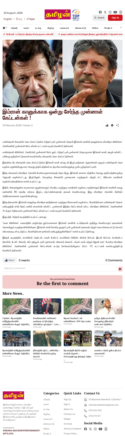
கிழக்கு (46, 413)
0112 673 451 (94, 415)
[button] (120, 269)
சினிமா (46, 428)
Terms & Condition (72, 428)
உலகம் (46, 404)
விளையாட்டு (48, 423)
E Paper (31, 19)
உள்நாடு (46, 399)
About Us (68, 409)
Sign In (115, 17)
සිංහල (19, 19)
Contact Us (69, 413)
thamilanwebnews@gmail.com (103, 404)
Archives (68, 423)
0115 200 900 (95, 410)
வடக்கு (46, 409)
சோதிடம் (47, 433)
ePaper (67, 418)
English (8, 19)
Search (101, 17)
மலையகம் (47, 418)
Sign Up (67, 399)
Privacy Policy (70, 433)
